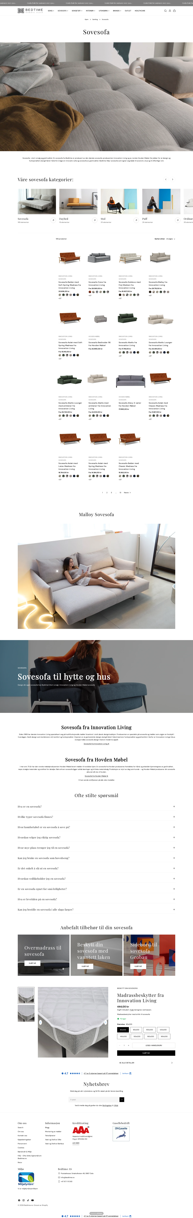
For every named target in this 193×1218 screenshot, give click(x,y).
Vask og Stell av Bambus (54, 1144)
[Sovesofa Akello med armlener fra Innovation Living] (100, 378)
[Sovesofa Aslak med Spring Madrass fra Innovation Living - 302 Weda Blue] (104, 476)
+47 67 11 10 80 (66, 1181)
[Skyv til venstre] (166, 179)
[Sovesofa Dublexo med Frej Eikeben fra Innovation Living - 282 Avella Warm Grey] (138, 294)
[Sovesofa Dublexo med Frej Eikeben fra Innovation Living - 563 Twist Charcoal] (127, 294)
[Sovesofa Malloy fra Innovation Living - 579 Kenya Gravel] (153, 292)
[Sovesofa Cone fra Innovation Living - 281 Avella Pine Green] (104, 292)
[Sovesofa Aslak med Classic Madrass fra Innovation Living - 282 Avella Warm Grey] (157, 415)
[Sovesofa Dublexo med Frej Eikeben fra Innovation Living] (130, 257)
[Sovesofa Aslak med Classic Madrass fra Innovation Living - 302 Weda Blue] (164, 415)
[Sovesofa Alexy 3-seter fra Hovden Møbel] (130, 378)
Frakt (132, 1010)
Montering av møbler (53, 1131)
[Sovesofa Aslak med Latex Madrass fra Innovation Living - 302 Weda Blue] (74, 476)
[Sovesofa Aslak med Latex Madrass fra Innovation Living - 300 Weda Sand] (70, 476)
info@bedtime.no (67, 1177)
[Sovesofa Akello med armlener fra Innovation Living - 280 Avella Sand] (90, 415)
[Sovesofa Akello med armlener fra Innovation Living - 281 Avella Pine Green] (93, 415)
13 (120, 492)
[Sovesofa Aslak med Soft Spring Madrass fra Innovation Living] (70, 318)
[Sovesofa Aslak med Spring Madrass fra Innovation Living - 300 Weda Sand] (100, 476)
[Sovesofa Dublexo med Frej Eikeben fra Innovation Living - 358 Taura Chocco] (120, 294)
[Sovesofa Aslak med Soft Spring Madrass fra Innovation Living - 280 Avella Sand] (60, 355)
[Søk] (165, 11)
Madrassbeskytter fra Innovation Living (140, 997)
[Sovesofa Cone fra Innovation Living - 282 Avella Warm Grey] (107, 292)
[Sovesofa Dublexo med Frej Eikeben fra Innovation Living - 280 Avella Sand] (130, 294)
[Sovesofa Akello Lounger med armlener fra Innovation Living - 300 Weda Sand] (70, 415)
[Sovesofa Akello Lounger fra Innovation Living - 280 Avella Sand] (150, 352)
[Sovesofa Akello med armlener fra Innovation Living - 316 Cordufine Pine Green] (107, 415)
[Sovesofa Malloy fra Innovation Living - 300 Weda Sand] (168, 292)
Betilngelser (107, 1105)
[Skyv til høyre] (172, 179)
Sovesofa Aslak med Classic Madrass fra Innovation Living (158, 406)
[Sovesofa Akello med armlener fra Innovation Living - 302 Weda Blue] (104, 415)
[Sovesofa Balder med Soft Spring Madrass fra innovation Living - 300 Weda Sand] (70, 294)
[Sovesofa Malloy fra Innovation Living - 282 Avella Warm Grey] (164, 292)
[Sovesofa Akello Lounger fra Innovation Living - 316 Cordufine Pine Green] (168, 352)
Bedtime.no (28, 1205)
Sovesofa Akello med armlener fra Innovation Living (100, 406)
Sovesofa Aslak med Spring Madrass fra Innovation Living (98, 466)
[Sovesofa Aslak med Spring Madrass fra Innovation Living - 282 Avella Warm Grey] (97, 476)
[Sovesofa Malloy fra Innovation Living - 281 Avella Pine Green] (160, 292)
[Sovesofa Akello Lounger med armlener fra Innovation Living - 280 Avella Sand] (60, 415)
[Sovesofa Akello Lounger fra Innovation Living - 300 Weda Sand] (160, 352)
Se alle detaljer (126, 1063)
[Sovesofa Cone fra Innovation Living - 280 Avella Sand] (100, 292)
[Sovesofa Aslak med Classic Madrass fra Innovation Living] (160, 378)
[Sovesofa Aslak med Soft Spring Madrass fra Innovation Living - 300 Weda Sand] (70, 355)
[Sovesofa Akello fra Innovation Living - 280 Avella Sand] (120, 352)
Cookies (21, 1148)
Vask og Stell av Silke (53, 1139)
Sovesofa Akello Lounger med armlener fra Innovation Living (70, 406)
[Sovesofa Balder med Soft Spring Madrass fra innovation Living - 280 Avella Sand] (60, 294)
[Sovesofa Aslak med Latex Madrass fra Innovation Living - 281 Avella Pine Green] (63, 476)
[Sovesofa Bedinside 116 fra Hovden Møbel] (100, 318)
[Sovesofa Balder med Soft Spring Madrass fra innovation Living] (70, 257)
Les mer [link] (75, 1143)
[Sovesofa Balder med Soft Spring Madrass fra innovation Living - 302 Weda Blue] (74, 294)
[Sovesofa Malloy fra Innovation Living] (160, 257)
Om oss (21, 1131)
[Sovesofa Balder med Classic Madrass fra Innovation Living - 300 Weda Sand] (130, 476)
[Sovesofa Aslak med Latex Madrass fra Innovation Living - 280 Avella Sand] (60, 476)
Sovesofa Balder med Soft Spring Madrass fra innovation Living (70, 285)
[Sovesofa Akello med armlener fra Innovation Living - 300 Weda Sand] (100, 415)
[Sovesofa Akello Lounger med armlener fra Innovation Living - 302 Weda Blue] (74, 415)
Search (20, 1127)
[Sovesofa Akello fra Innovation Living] (130, 318)
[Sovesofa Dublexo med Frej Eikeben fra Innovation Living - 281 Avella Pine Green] (134, 294)
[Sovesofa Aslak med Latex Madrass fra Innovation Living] (70, 438)
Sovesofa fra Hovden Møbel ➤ (96, 776)
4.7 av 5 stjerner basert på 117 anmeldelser (101, 1073)
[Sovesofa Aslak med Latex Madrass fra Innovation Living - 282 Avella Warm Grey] (67, 476)
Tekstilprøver (50, 1135)
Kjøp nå (32, 963)
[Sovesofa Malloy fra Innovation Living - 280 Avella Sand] (157, 292)
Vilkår (116, 1105)
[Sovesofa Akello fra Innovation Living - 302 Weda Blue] (134, 352)
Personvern (22, 1144)
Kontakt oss (22, 1135)
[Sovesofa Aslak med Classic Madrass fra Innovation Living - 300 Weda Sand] (160, 415)
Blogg (47, 1127)
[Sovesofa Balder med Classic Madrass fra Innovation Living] (130, 438)
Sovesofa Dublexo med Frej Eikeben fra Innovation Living (130, 285)
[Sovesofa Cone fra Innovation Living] (100, 257)
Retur (20, 1162)
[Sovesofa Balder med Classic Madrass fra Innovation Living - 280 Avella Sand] (120, 476)
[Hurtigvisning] (81, 248)
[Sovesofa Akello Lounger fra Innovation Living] (160, 318)
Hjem (86, 19)
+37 (60, 298)
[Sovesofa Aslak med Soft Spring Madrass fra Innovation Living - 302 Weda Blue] (74, 355)
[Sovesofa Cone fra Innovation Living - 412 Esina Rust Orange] (90, 292)
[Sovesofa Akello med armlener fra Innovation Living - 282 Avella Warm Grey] (97, 415)
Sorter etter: (160, 239)
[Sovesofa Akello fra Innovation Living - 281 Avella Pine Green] (123, 352)
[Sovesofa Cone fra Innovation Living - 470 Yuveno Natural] (93, 292)
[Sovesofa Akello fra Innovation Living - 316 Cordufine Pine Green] (138, 352)
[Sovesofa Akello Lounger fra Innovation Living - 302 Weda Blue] (164, 352)
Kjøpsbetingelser (24, 1139)
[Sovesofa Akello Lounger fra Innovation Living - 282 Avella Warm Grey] (157, 352)
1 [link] (102, 492)
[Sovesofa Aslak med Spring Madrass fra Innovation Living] (100, 438)
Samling (95, 19)
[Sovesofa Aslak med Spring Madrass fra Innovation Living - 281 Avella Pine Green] (93, 476)
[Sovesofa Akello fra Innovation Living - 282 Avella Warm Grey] (127, 352)
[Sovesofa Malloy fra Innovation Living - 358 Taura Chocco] (150, 292)
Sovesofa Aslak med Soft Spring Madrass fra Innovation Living (70, 345)
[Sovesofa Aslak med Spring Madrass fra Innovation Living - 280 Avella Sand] (90, 476)
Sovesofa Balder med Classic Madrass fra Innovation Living (129, 466)
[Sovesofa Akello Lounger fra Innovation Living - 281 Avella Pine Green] (153, 352)
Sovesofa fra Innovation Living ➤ (96, 744)
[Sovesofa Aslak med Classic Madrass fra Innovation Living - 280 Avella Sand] (150, 415)
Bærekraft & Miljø (24, 1152)
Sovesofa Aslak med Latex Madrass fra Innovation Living (68, 466)
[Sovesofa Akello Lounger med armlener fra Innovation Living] (70, 378)
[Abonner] (122, 1099)
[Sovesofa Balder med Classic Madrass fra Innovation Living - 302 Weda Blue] (134, 476)
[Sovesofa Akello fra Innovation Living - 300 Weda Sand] (130, 352)
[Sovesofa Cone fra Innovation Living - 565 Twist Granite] (97, 292)
